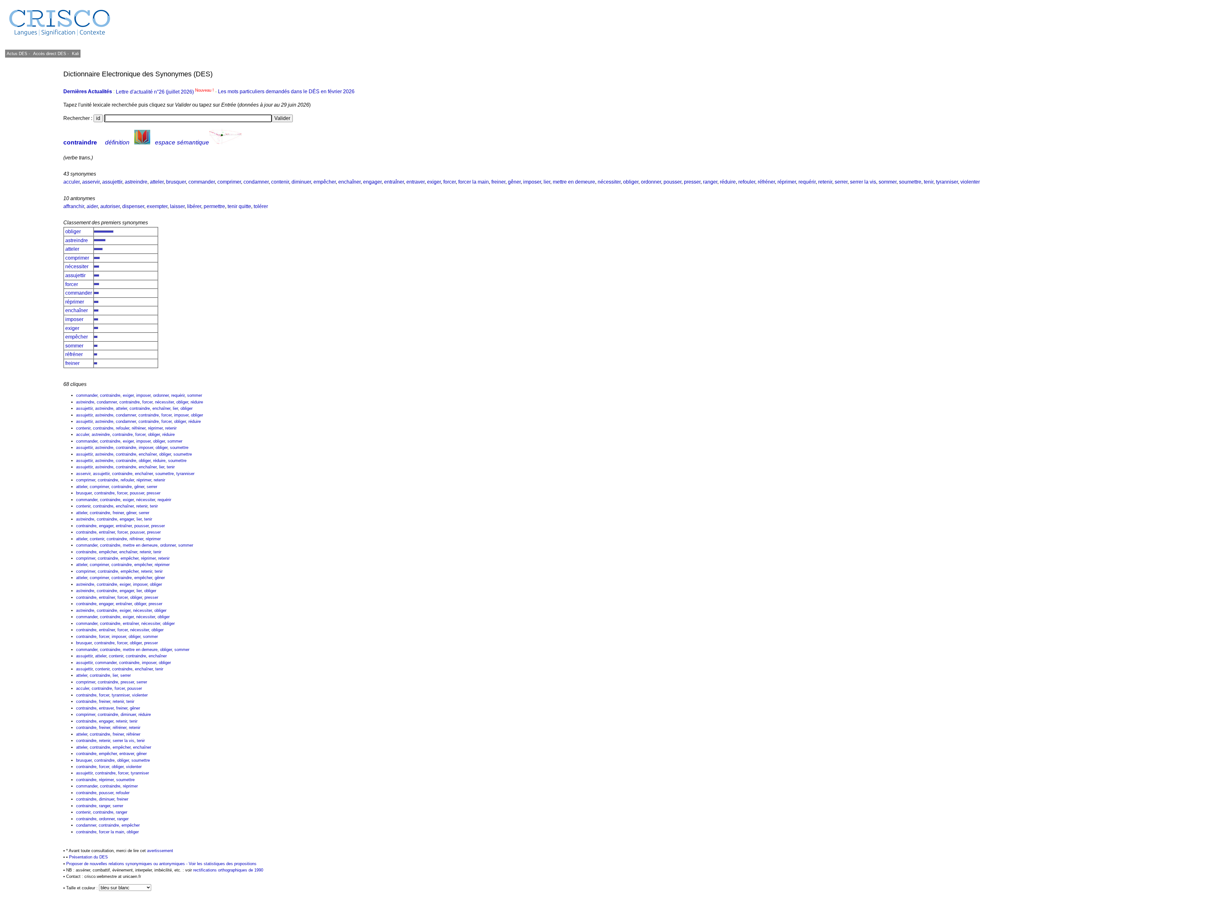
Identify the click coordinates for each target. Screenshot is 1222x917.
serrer (841, 182)
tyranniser (947, 182)
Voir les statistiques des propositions (222, 863)
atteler (157, 182)
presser (692, 182)
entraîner (394, 182)
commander (201, 182)
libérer (194, 206)
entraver (415, 182)
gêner (514, 182)
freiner (498, 182)
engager (372, 182)
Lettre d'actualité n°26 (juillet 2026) (165, 91)
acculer (71, 182)
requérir (807, 182)
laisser (177, 206)
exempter (157, 206)
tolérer (261, 206)
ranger (710, 182)
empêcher (324, 182)
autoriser (110, 206)
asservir (91, 182)
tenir (928, 182)
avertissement (160, 850)
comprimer (229, 182)
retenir (825, 182)
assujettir (112, 182)
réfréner (766, 182)
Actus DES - (18, 53)
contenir (280, 182)
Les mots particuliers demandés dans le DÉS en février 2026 (286, 91)
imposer (532, 182)
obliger (630, 182)
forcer (449, 182)
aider (92, 206)
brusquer (176, 182)
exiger (434, 182)
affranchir (73, 206)
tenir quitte (239, 206)
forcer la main (473, 182)
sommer (887, 182)
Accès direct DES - (51, 53)
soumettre (910, 182)
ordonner (651, 182)
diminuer (301, 182)
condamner (256, 182)
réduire (728, 182)
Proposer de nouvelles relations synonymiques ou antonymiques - (127, 863)
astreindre (136, 182)
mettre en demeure (574, 182)
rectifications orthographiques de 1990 (228, 870)
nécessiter (609, 182)
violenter (970, 182)
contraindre (80, 142)
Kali (75, 53)
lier (547, 182)
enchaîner (349, 182)
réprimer (786, 182)
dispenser (133, 206)
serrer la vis (863, 182)
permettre (214, 206)
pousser (672, 182)
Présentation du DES (88, 857)
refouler (746, 182)
